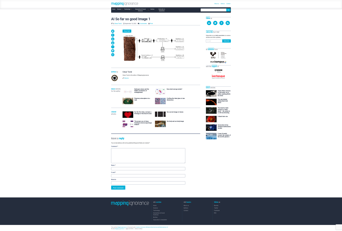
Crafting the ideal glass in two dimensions (176, 99)
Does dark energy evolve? (174, 89)
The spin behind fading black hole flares (223, 101)
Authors (186, 208)
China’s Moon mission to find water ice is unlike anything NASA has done (224, 93)
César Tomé (118, 23)
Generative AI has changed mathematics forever (224, 126)
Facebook (217, 210)
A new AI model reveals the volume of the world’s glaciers (224, 135)
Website (126, 78)
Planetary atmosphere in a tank (142, 99)
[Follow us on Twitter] (215, 23)
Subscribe (226, 41)
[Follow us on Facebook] (221, 23)
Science (155, 208)
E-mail (113, 172)
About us (186, 205)
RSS (215, 213)
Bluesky (216, 205)
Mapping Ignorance (122, 227)
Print (151, 23)
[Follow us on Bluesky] (209, 23)
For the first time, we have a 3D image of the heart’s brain (142, 112)
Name (113, 165)
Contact (186, 210)
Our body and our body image (175, 121)
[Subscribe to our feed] (228, 23)
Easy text (127, 31)
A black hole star (223, 116)
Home (154, 205)
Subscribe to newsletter (160, 220)
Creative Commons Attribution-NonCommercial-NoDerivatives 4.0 (152, 227)
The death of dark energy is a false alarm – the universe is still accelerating (224, 110)
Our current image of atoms (175, 112)
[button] (112, 31)
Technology (156, 210)
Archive (155, 217)
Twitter (216, 208)
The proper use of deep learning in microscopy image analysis (143, 122)
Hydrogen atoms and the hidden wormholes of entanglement (141, 90)
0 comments (143, 23)
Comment (114, 146)
